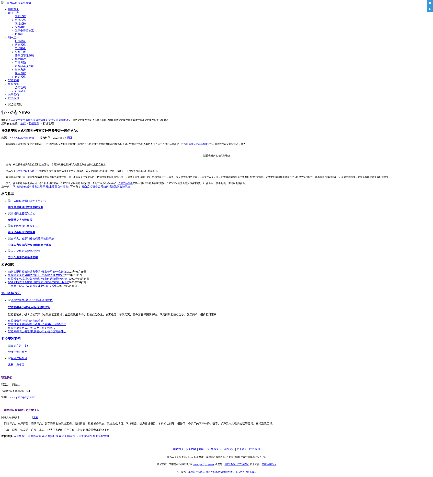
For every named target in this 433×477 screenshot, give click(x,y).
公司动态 (20, 87)
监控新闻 (34, 123)
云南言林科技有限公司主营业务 (20, 410)
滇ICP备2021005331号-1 (237, 464)
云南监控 (19, 436)
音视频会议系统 (24, 66)
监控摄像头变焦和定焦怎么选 (25, 320)
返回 (69, 137)
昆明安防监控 (67, 436)
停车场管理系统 (24, 55)
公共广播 (20, 51)
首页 (23, 123)
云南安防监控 (84, 436)
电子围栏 (20, 48)
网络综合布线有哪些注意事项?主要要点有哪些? (40, 186)
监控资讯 (13, 83)
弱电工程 (13, 37)
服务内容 (13, 12)
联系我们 (13, 98)
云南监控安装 (210, 472)
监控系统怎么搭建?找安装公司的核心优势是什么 (37, 331)
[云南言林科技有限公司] (16, 3)
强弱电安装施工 (24, 30)
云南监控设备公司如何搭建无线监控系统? (106, 186)
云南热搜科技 (269, 464)
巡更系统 (20, 76)
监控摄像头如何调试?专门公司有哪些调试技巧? (36, 275)
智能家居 (20, 69)
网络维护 (20, 23)
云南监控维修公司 (247, 472)
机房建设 (20, 41)
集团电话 (20, 59)
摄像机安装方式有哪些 (198, 144)
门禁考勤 (20, 62)
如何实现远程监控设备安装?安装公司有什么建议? (37, 271)
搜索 (35, 417)
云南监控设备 (125, 183)
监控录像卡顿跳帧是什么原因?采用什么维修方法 (37, 324)
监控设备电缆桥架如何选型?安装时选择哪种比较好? (39, 278)
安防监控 (20, 16)
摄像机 (19, 34)
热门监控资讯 (11, 293)
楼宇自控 (20, 73)
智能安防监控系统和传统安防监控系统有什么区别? (38, 282)
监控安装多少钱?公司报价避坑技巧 (29, 307)
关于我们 (13, 94)
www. (22, 397)
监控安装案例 (11, 338)
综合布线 (20, 19)
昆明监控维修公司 (227, 472)
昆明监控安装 (195, 472)
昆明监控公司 (101, 436)
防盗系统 (20, 44)
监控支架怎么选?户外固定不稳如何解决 (31, 327)
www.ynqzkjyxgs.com (21, 137)
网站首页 (13, 9)
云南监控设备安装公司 (27, 171)
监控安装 (13, 80)
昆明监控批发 (50, 436)
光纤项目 (20, 27)
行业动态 (20, 91)
